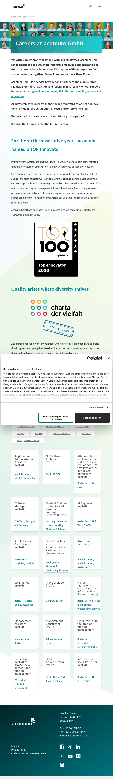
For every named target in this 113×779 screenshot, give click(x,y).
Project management (55, 427)
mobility (81, 91)
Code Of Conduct (20, 753)
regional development (43, 91)
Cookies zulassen (92, 417)
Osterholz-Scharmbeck (26, 427)
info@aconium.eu (77, 735)
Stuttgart (20, 434)
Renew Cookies (38, 753)
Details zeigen (96, 407)
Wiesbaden (86, 434)
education (17, 96)
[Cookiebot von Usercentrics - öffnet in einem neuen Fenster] (89, 358)
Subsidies (39, 434)
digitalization (66, 91)
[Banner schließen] (109, 358)
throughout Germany (62, 434)
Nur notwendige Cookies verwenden (56, 417)
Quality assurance (82, 427)
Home (13, 17)
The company (23, 17)
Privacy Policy (18, 750)
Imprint (15, 746)
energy (91, 91)
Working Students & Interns (28, 441)
